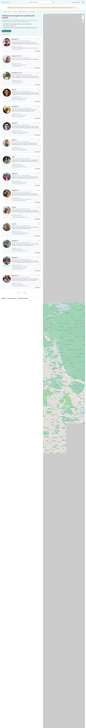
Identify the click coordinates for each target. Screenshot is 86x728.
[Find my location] (83, 21)
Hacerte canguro (76, 2)
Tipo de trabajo (7, 11)
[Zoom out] (83, 18)
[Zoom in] (83, 16)
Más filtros (32, 11)
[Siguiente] (24, 292)
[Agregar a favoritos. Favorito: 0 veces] (39, 56)
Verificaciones (23, 11)
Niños (15, 11)
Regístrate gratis (7, 31)
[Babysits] (5, 2)
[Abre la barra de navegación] (83, 2)
